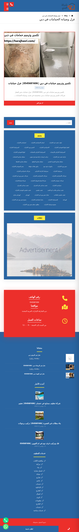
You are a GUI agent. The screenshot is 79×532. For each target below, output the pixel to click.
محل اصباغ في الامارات (37, 200)
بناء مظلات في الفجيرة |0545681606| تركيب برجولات (39, 423)
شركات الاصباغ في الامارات (40, 176)
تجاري (38, 477)
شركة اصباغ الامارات (20, 181)
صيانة (38, 474)
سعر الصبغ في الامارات (18, 166)
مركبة (38, 464)
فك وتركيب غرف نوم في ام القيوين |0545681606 (39, 443)
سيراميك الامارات (57, 171)
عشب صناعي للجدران (23, 185)
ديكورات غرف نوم (47, 166)
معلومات (38, 500)
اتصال (38, 494)
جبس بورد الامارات (62, 166)
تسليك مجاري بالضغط (21, 162)
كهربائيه (65, 200)
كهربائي (28, 195)
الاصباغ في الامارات (44, 147)
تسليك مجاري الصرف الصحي (55, 162)
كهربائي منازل (17, 195)
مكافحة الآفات (38, 461)
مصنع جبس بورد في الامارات (19, 200)
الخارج (38, 490)
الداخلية (38, 487)
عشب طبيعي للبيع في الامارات (23, 190)
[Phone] (6, 520)
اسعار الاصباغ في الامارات (37, 143)
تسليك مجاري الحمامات (19, 157)
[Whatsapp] (6, 526)
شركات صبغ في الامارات (57, 181)
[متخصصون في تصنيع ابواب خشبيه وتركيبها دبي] (68, 6)
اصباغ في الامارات (21, 143)
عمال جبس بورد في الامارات (41, 195)
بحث (10, 123)
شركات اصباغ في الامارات (23, 171)
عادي (38, 481)
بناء (38, 467)
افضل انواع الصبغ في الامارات (61, 147)
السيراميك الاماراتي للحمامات (37, 152)
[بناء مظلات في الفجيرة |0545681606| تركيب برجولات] (39, 415)
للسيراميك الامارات (53, 200)
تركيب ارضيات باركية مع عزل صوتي (39, 157)
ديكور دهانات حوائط (33, 166)
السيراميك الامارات (14, 147)
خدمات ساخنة (38, 510)
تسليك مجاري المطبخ (37, 162)
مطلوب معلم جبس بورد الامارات (31, 204)
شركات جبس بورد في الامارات (20, 176)
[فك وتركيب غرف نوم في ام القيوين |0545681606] (39, 435)
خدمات (38, 484)
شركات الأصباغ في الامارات (59, 176)
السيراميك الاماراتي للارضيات (57, 152)
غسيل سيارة (38, 471)
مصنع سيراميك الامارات (50, 204)
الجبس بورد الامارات (29, 147)
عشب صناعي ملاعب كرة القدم (56, 190)
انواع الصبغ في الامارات (19, 152)
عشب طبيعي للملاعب (59, 195)
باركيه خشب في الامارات (59, 157)
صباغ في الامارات (56, 185)
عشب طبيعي (39, 190)
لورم (38, 497)
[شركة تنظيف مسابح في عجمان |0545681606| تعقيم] (39, 395)
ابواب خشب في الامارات (55, 143)
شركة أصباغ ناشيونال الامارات (38, 181)
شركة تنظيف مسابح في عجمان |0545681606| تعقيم (39, 403)
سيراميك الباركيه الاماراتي (41, 171)
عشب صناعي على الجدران (40, 185)
